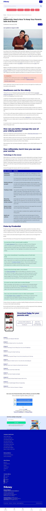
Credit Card (9, 11)
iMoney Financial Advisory (8, 454)
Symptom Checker (16, 261)
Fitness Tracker (23, 286)
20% (35, 63)
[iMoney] (6, 1)
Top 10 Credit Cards (7, 436)
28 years (26, 77)
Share (39, 24)
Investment (20, 9)
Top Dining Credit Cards (8, 445)
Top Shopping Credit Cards (9, 439)
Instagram (7, 479)
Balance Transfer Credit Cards (9, 449)
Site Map (14, 503)
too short (9, 69)
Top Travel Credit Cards (8, 441)
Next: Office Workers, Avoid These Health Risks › (38, 323)
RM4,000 (28, 117)
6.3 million (20, 63)
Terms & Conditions (18, 412)
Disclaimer (10, 503)
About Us (5, 462)
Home (4, 14)
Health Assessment (10, 244)
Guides (37, 9)
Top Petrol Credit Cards (8, 437)
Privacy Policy (29, 412)
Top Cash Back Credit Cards (9, 444)
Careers (5, 465)
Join (41, 1)
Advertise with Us (7, 463)
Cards (32, 9)
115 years (5, 70)
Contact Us (6, 468)
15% (30, 56)
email (26, 409)
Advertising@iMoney (20, 503)
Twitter (6, 477)
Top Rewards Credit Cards (8, 442)
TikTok (6, 482)
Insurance (9, 14)
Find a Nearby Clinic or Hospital (13, 295)
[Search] (41, 6)
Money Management (11, 9)
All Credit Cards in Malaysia (8, 447)
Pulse (29, 313)
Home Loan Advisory (7, 456)
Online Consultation (10, 271)
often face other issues (33, 133)
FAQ (4, 470)
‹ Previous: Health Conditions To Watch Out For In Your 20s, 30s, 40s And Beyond (24, 323)
